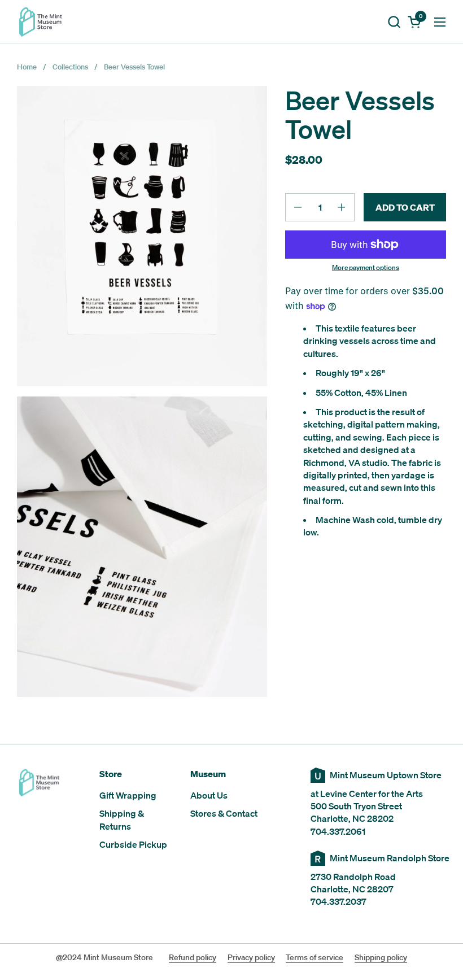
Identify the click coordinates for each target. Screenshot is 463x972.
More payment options (365, 267)
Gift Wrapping (127, 795)
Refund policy (192, 957)
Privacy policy (251, 957)
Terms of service (314, 957)
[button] (394, 22)
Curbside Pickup (133, 844)
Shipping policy (381, 957)
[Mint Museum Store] (40, 22)
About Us (209, 795)
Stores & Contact (223, 813)
